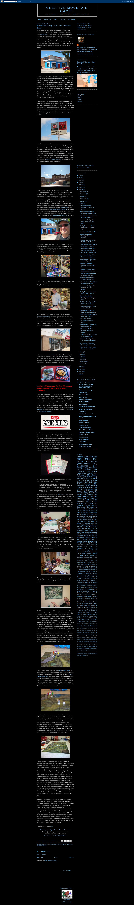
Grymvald (91, 592)
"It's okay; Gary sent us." (86, 414)
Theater (95, 587)
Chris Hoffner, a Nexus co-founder (58, 209)
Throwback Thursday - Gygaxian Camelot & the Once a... (87, 207)
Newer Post (40, 857)
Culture (80, 584)
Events (55, 842)
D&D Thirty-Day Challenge (90, 525)
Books (92, 498)
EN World (91, 527)
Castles (79, 566)
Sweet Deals (81, 496)
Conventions (81, 471)
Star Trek (90, 505)
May (81, 354)
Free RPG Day (91, 591)
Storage (84, 650)
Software (93, 598)
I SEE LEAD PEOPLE (85, 427)
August (82, 201)
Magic (80, 641)
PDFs (92, 559)
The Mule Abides (83, 434)
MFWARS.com (82, 29)
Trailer (91, 503)
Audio (94, 632)
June (81, 352)
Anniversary (89, 630)
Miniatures (79, 512)
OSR (96, 642)
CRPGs (93, 600)
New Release (91, 614)
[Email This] (64, 841)
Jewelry (86, 610)
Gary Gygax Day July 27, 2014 (88, 231)
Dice (91, 502)
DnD (51, 842)
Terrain (79, 541)
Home (39, 19)
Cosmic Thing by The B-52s (53, 159)
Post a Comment (41, 854)
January (82, 364)
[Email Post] (62, 840)
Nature (85, 596)
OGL (90, 616)
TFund (92, 650)
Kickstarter (87, 469)
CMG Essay (94, 509)
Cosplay (78, 634)
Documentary (88, 584)
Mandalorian (92, 641)
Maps (78, 642)
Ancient (85, 543)
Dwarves (94, 634)
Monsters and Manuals (85, 399)
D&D (92, 550)
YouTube (93, 457)
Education (83, 514)
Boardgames (82, 466)
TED (89, 650)
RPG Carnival (93, 603)
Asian (88, 621)
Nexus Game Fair (65, 207)
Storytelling (80, 562)
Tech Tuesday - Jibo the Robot (88, 252)
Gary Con (91, 528)
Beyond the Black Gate (85, 409)
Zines (95, 619)
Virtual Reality (83, 605)
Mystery (88, 573)
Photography (80, 560)
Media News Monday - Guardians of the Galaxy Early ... (87, 320)
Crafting (93, 566)
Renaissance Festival (88, 648)
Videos (80, 457)
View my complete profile (85, 53)
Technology (81, 475)
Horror (78, 525)
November (83, 194)
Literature (80, 505)
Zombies (89, 562)
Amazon (79, 607)
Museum (91, 548)
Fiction (86, 509)
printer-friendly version (46, 411)
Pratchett (85, 603)
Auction (85, 541)
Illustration (79, 567)
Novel (78, 580)
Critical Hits (82, 411)
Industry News (81, 500)
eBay (93, 535)
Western (93, 605)
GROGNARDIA (83, 392)
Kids (80, 585)
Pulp (85, 646)
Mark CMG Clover (84, 44)
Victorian (95, 653)
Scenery (81, 598)
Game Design (80, 532)
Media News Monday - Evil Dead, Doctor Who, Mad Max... (87, 221)
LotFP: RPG (82, 442)
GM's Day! (62, 19)
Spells (79, 650)
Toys (81, 510)
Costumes (79, 601)
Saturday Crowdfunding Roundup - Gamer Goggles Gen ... (87, 297)
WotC (44, 845)
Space (95, 519)
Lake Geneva (87, 567)
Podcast (91, 560)
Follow (55, 19)
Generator (86, 639)
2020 (80, 177)
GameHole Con (94, 637)
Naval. (84, 614)
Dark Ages (88, 634)
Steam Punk (89, 619)
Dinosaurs (84, 623)
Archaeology (87, 582)
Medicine (79, 544)
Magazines (85, 539)
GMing (92, 521)
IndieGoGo (79, 594)
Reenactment (92, 646)
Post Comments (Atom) (50, 860)
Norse (92, 642)
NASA (84, 585)
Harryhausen (94, 601)
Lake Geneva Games (62, 494)
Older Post (71, 857)
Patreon (95, 616)
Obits (85, 530)
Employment (80, 557)
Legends (93, 578)
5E (79, 621)
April (81, 356)
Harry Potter (80, 573)
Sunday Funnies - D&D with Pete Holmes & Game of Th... (87, 227)
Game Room (89, 557)
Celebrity (86, 566)
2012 (80, 369)
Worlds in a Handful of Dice (86, 432)
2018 (80, 182)
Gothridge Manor (84, 420)
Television (89, 473)
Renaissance (79, 648)
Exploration (88, 635)
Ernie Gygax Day (80, 635)
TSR (88, 532)
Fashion (95, 518)
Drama (86, 607)
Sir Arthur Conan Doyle (85, 587)
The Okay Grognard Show (88, 651)
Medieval (79, 518)
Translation (79, 653)
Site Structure (71, 19)
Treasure (85, 653)
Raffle (88, 626)
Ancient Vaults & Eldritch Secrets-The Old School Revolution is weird (86, 386)
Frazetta (93, 607)
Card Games (88, 489)
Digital (86, 601)
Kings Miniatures (84, 439)
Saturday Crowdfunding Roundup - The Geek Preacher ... (86, 235)
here (51, 826)
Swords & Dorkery (84, 422)
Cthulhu (92, 555)
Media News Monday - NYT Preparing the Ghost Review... (87, 287)
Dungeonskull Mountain (85, 444)
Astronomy (87, 632)
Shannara (92, 617)
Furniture (93, 571)
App (94, 630)
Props (83, 626)
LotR (80, 603)
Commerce (93, 621)
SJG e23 (80, 101)
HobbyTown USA (93, 639)
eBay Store (81, 94)
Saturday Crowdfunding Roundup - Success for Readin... (86, 330)
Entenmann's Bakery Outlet (44, 316)
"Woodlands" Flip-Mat (64, 670)
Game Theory (92, 623)
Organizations (92, 625)
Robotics (82, 527)
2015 (80, 187)
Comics (79, 509)
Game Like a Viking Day (84, 609)
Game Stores (81, 592)
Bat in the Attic (83, 397)
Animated (79, 582)
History (92, 507)
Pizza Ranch (89, 644)
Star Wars (93, 496)
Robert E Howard (90, 544)
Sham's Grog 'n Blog (85, 446)
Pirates (86, 569)
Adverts (85, 564)
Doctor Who (83, 521)
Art (78, 489)
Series (87, 598)
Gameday (83, 498)
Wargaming (80, 485)
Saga (96, 648)
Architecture (79, 632)
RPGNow (80, 96)
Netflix (90, 596)
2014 (80, 189)
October (82, 196)
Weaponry (92, 569)
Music (92, 514)
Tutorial (86, 535)
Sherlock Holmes (92, 585)
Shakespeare (80, 576)
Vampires (85, 600)
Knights (93, 610)
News (93, 539)
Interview (94, 532)
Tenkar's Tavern (83, 425)
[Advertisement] (84, 133)
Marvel (79, 535)
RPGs (64, 844)
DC (83, 634)
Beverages (91, 534)
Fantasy (90, 491)
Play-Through (52, 844)
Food (87, 516)
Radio (92, 575)
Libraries (83, 559)
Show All (95, 449)
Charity (92, 543)
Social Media (80, 619)
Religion (93, 626)
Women (84, 655)
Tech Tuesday (83, 484)
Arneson (83, 621)
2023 (80, 175)
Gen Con (80, 639)
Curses (78, 623)
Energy (88, 537)
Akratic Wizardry (83, 404)
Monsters (79, 552)
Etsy (84, 591)
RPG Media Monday (85, 519)
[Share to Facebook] (70, 841)
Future (95, 584)
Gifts (96, 557)
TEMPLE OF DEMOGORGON (87, 406)
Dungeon (92, 541)
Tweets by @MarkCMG (83, 167)
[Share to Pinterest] (71, 841)
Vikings (93, 580)
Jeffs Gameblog (83, 437)
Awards (87, 518)
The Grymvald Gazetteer (84, 27)
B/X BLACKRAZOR (84, 402)
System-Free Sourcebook (87, 628)
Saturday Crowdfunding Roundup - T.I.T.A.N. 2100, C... (87, 265)
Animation (79, 546)
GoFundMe (80, 548)
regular (71, 409)
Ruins (78, 628)
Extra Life (95, 635)
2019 (80, 180)
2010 (80, 374)
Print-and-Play (47, 19)
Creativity (79, 571)
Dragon (86, 571)
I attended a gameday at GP (60, 215)
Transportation (81, 550)
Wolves (79, 655)
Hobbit (92, 500)
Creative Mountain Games (67, 9)
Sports (78, 600)
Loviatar (78, 625)
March (82, 359)
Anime (83, 630)
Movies (94, 461)
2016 (80, 185)
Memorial (93, 594)
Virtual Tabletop (91, 576)
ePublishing (94, 552)
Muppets (85, 625)
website (79, 523)
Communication (91, 589)
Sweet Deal (83, 555)
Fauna (79, 637)
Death (78, 591)
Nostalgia (44, 844)
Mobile (87, 642)
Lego (94, 567)
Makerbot (86, 641)
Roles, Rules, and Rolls (85, 430)
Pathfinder (94, 573)
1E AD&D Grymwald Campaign (88, 553)
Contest (91, 546)
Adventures (45, 842)
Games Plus (43, 34)
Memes (82, 642)
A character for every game (86, 390)
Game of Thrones (90, 510)
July (81, 203)
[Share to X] (68, 841)
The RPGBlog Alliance (67, 901)
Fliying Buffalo (86, 637)
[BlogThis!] (66, 841)
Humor (80, 461)
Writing (79, 530)
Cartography (92, 564)
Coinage (79, 578)
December (83, 191)
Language (79, 612)
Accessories (93, 468)
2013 (80, 367)
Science (79, 491)
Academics (80, 537)
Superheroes (81, 507)
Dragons (92, 530)
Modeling (79, 596)
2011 (80, 371)
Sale (78, 543)
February (82, 361)
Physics (78, 626)
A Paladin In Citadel (84, 394)
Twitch (90, 653)
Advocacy (81, 589)
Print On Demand (83, 617)
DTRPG (80, 97)
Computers (80, 516)
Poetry (95, 596)
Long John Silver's (53, 354)
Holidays (80, 503)
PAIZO (79, 99)
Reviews (59, 844)
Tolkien (90, 494)
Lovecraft (88, 612)
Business (95, 582)
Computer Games (89, 523)
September (83, 198)
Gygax (93, 516)
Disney (86, 578)
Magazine (79, 569)
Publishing (85, 580)
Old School (81, 493)
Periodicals (81, 644)
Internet (86, 594)
